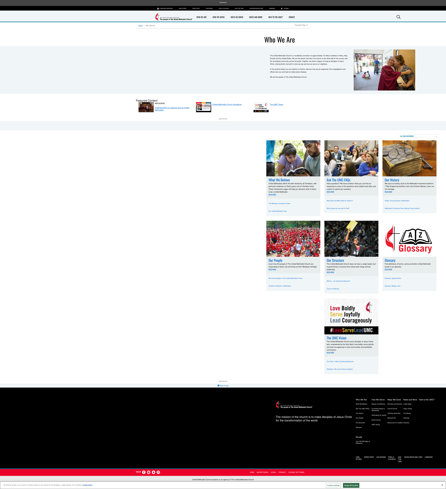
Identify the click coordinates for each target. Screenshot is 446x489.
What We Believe (160, 103)
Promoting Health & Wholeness (378, 409)
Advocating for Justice (379, 415)
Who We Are (201, 17)
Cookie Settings (296, 472)
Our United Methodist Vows (278, 211)
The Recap (407, 413)
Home (140, 25)
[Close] (442, 484)
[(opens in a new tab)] (203, 107)
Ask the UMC (239, 8)
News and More (255, 17)
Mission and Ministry (378, 404)
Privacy (282, 472)
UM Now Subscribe (393, 413)
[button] (399, 17)
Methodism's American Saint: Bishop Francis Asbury (402, 208)
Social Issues (376, 420)
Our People (359, 418)
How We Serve (219, 17)
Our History (359, 413)
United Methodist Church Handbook (227, 104)
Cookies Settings (333, 485)
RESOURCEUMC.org (256, 8)
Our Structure (360, 422)
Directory (196, 8)
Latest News (407, 404)
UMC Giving (376, 424)
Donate (292, 17)
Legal (273, 472)
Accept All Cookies (351, 485)
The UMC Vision (276, 104)
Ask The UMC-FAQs (362, 408)
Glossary (359, 427)
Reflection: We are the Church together (340, 369)
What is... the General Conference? (338, 281)
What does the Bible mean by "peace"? (340, 200)
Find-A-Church (224, 8)
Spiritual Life (391, 418)
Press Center (407, 408)
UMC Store (182, 8)
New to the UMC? (275, 17)
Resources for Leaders (395, 422)
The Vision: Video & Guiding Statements (340, 361)
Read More (272, 194)
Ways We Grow (237, 17)
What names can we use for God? (338, 208)
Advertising (262, 472)
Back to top (223, 385)
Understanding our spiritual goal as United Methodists (172, 108)
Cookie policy (87, 485)
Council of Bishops (333, 289)
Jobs (252, 472)
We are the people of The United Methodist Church (286, 278)
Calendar (209, 8)
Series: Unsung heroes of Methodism (397, 200)
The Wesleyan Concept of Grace (279, 203)
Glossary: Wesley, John (392, 286)
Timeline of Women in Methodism (280, 286)
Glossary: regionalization (393, 278)
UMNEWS (272, 8)
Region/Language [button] (166, 8)
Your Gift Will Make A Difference (363, 442)
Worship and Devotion (394, 404)
